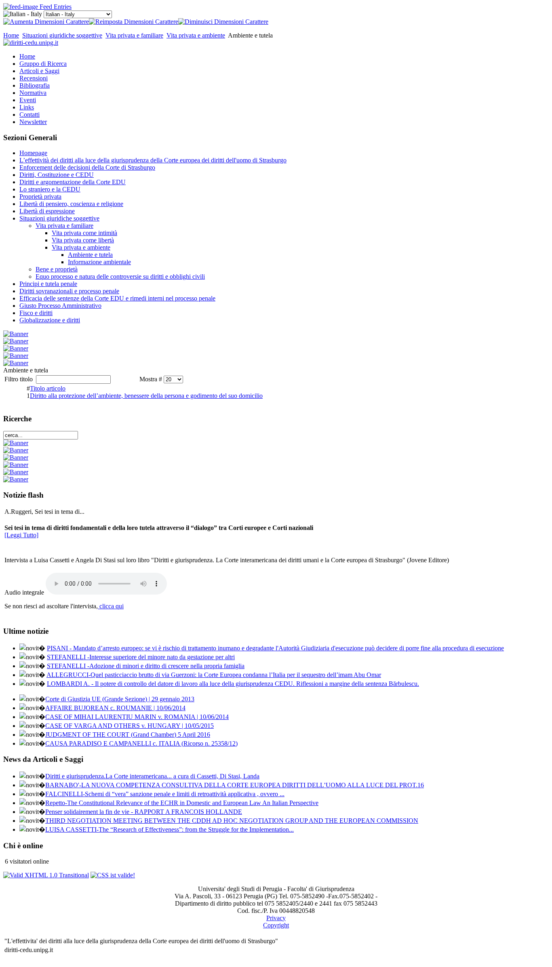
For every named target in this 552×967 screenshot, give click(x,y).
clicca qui (111, 606)
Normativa (32, 92)
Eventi (27, 100)
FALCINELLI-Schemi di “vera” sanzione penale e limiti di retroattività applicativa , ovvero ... (164, 793)
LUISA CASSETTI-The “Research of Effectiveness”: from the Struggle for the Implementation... (169, 829)
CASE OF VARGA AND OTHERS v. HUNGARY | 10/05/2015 (129, 725)
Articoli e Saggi (39, 70)
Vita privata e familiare (134, 35)
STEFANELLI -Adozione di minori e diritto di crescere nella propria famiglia (145, 665)
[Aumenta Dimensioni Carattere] (46, 21)
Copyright (276, 925)
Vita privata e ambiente (195, 35)
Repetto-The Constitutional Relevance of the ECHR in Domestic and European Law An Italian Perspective (181, 802)
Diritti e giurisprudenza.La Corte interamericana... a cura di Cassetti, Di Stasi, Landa (152, 776)
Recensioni (33, 78)
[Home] (30, 42)
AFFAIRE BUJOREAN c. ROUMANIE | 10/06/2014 (115, 707)
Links (26, 107)
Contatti (29, 114)
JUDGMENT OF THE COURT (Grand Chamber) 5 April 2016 (127, 734)
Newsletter (33, 121)
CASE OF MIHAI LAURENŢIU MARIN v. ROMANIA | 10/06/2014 (137, 716)
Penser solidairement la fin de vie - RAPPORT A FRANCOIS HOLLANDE (143, 811)
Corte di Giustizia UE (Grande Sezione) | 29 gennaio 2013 (119, 699)
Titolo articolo (47, 388)
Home (11, 35)
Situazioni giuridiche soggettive (62, 35)
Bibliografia (34, 85)
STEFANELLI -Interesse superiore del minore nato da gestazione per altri (141, 657)
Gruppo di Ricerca (43, 63)
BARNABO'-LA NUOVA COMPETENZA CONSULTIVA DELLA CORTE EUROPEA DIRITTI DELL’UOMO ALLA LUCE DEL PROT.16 (234, 785)
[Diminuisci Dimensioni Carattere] (223, 21)
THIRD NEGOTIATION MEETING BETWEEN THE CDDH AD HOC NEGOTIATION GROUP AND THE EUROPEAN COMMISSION (231, 820)
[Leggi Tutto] (21, 535)
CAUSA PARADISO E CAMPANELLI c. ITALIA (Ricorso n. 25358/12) (141, 743)
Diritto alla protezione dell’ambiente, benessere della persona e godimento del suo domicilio (146, 395)
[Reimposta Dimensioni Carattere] (133, 21)
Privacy (276, 917)
